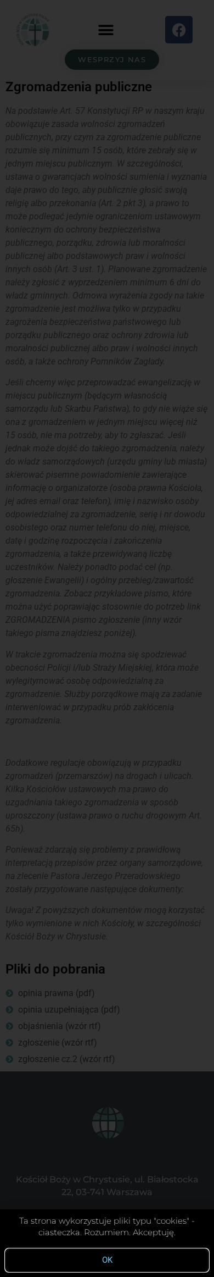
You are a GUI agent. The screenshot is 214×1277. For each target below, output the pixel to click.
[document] (107, 638)
